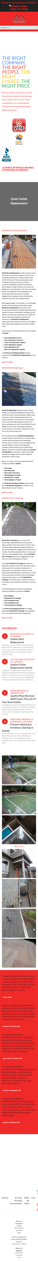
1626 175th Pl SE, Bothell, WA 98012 (20, 2)
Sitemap (24, 1244)
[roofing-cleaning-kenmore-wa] (19, 863)
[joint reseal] (19, 846)
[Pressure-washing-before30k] (19, 770)
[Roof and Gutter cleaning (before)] (19, 893)
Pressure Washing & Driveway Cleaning (21, 720)
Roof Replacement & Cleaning (22, 635)
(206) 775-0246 (19, 9)
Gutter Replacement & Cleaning (22, 660)
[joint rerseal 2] (19, 829)
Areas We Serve (16, 1244)
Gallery (4, 1198)
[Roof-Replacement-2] (19, 953)
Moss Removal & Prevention (19, 691)
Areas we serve (26, 1201)
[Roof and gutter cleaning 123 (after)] (19, 923)
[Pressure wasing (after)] (19, 800)
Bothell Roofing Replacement (16, 1201)
